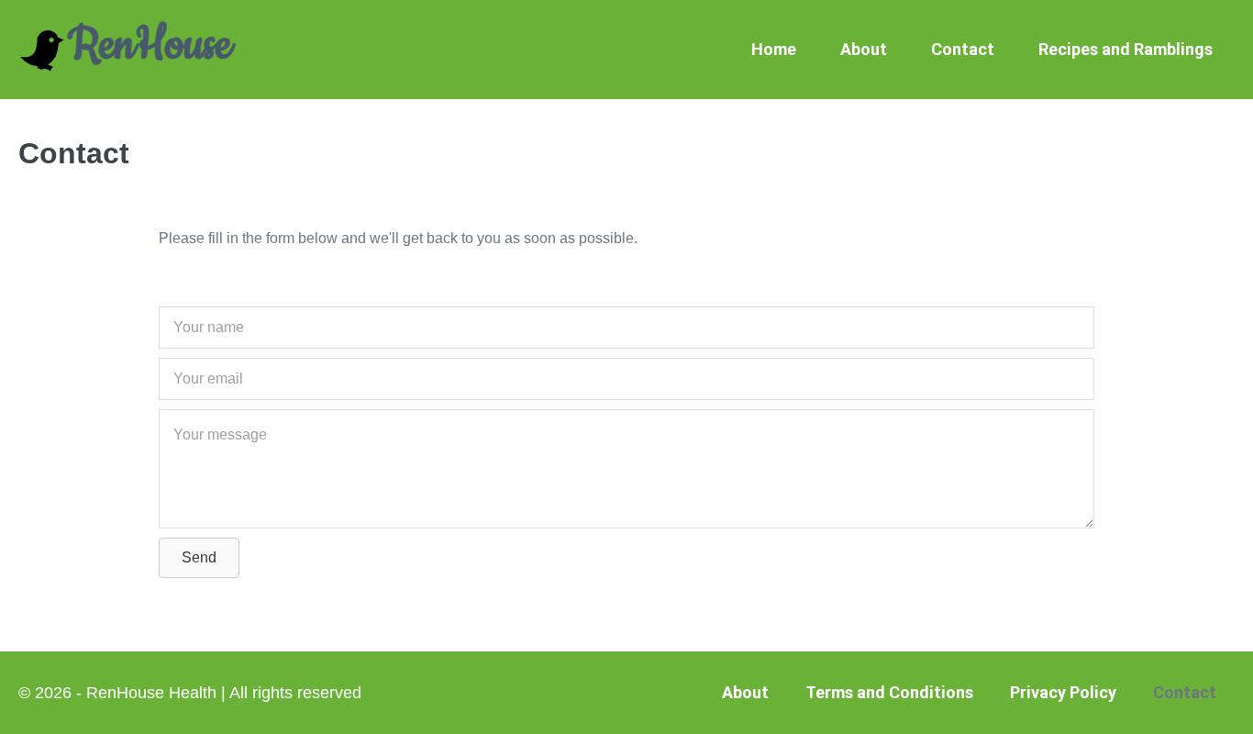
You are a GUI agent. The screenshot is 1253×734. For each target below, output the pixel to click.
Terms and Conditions (889, 692)
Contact (962, 49)
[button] (199, 558)
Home (773, 49)
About (863, 49)
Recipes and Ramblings (1125, 49)
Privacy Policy (1063, 692)
